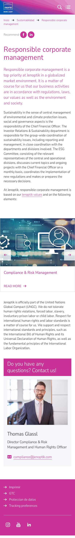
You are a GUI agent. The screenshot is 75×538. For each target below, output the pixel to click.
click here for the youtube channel (8, 525)
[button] (5, 255)
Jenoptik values (32, 194)
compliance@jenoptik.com (32, 456)
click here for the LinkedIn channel (29, 525)
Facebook (23, 34)
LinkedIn (31, 34)
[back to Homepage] (8, 7)
